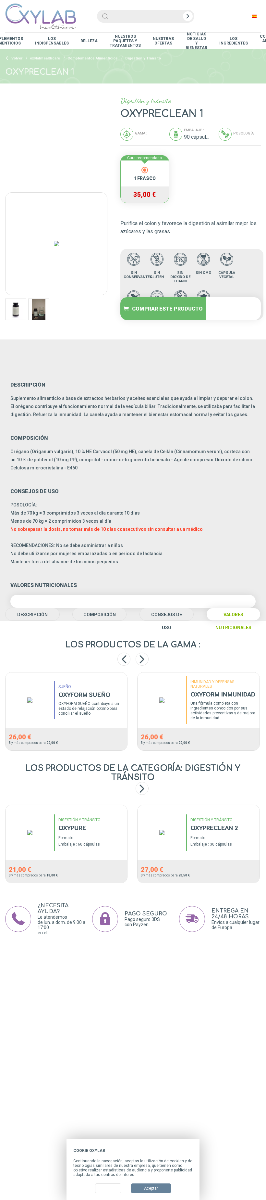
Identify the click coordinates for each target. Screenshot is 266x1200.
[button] (142, 788)
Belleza (89, 41)
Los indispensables (52, 40)
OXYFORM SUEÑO (84, 695)
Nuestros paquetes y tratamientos (125, 41)
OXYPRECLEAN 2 (214, 828)
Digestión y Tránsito (143, 58)
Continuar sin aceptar (173, 1150)
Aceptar (151, 1188)
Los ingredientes (233, 40)
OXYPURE (72, 828)
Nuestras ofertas (163, 40)
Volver (16, 58)
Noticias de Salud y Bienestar (196, 41)
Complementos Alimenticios (92, 58)
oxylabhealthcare (45, 58)
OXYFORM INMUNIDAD (222, 695)
